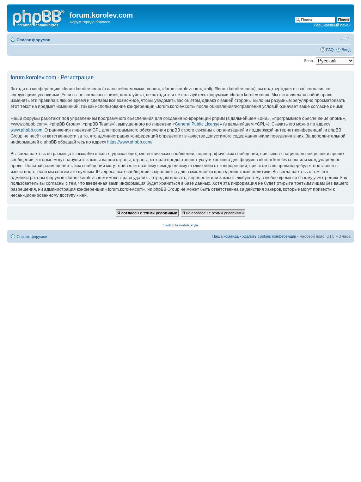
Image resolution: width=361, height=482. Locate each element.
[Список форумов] (39, 17)
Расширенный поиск (332, 25)
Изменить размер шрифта (345, 38)
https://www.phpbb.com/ (129, 142)
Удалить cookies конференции (269, 236)
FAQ (330, 50)
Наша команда (225, 236)
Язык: (309, 61)
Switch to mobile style (180, 225)
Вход (346, 50)
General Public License (197, 124)
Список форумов (33, 40)
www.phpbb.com (26, 130)
